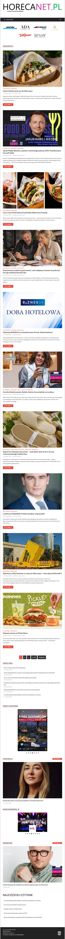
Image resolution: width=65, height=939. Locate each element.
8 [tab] (39, 833)
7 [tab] (38, 752)
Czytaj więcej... (7, 104)
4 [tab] (32, 752)
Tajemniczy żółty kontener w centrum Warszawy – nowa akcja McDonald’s (32, 573)
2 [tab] (28, 752)
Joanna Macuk (17, 93)
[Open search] (60, 20)
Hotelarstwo (6, 330)
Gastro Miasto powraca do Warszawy (18, 91)
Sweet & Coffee (21, 389)
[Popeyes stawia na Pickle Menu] (32, 611)
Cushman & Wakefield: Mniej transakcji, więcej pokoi (24, 514)
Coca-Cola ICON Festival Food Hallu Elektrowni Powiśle (25, 213)
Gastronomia (6, 88)
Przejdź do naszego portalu (13, 934)
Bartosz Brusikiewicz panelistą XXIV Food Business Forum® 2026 (23, 917)
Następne (42, 657)
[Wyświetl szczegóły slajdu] (32, 730)
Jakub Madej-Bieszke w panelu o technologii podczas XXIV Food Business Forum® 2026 (29, 673)
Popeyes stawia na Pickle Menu (15, 633)
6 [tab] (36, 752)
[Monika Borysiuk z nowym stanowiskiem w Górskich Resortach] (32, 780)
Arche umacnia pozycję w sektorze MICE (15, 913)
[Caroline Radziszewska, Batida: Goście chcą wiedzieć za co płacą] (32, 370)
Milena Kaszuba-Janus (19, 155)
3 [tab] (30, 752)
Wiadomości (14, 88)
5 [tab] (34, 752)
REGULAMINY (7, 931)
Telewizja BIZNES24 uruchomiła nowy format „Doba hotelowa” (28, 332)
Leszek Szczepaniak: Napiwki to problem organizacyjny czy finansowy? (25, 885)
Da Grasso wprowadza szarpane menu (15, 904)
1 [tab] (26, 752)
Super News (14, 148)
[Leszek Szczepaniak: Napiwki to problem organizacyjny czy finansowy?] (32, 864)
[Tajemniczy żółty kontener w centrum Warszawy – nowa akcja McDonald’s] (32, 551)
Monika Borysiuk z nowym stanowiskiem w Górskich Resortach (23, 801)
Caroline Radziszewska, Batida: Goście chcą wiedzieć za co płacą (28, 392)
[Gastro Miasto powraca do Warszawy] (32, 68)
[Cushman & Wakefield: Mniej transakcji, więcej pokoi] (32, 491)
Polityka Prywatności (8, 933)
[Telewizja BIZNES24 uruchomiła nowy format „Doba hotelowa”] (32, 310)
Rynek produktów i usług (17, 449)
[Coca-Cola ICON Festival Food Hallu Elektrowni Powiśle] (32, 190)
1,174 (34, 657)
